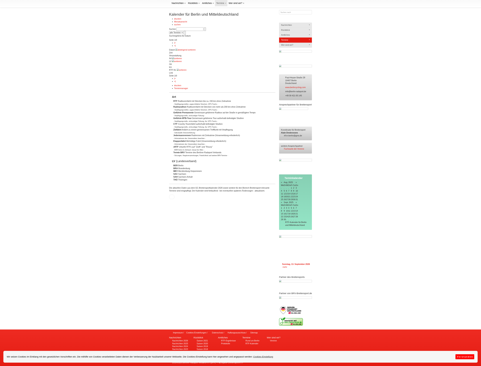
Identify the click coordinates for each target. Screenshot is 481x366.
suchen (177, 25)
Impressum (177, 333)
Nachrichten (178, 3)
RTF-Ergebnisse (228, 341)
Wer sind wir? (236, 3)
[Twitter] (305, 19)
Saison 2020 (202, 343)
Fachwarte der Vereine (294, 149)
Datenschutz (217, 333)
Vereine (273, 341)
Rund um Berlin (252, 341)
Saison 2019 (202, 346)
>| (175, 46)
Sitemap (254, 333)
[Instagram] (310, 19)
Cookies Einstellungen (196, 333)
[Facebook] (300, 19)
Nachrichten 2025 (180, 343)
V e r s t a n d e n (465, 357)
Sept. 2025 (288, 202)
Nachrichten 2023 (180, 349)
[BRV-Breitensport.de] (168, 3)
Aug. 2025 (288, 182)
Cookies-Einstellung (263, 356)
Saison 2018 (202, 349)
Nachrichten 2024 (180, 346)
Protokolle (225, 343)
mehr (285, 267)
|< (175, 43)
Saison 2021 (202, 341)
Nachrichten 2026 (180, 341)
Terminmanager (181, 88)
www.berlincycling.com (295, 87)
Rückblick (193, 3)
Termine (220, 3)
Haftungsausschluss (236, 333)
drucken (177, 19)
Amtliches (207, 3)
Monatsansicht (180, 22)
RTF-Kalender (251, 343)
